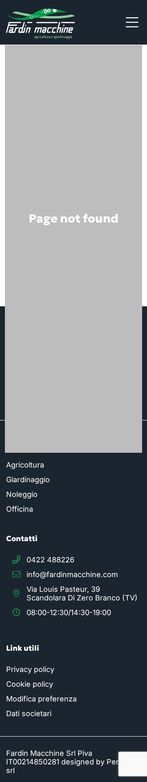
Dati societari (28, 713)
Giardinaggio (28, 479)
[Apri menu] (132, 22)
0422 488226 (50, 559)
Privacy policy (30, 669)
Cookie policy (29, 684)
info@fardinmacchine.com (72, 574)
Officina (19, 509)
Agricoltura (25, 465)
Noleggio (22, 494)
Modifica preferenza (41, 698)
